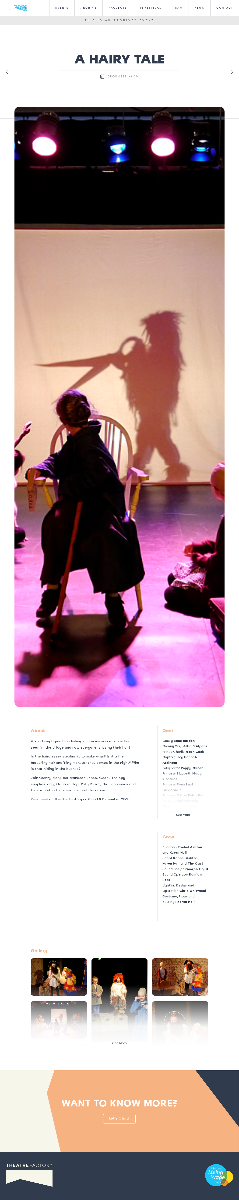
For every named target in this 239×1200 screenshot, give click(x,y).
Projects (118, 7)
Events (62, 7)
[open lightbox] (119, 407)
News (199, 7)
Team (178, 7)
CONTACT (224, 7)
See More (183, 815)
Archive (89, 7)
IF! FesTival (150, 7)
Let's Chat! (119, 1118)
